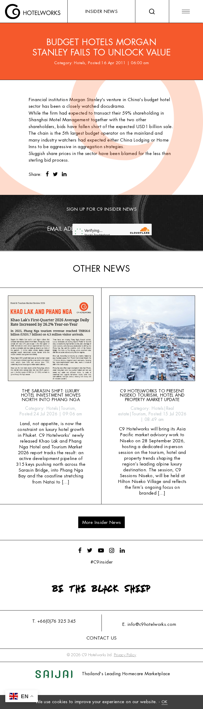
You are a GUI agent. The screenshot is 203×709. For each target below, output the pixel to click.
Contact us (101, 638)
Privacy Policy (125, 655)
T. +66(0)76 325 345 (54, 621)
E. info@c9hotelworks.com (149, 624)
